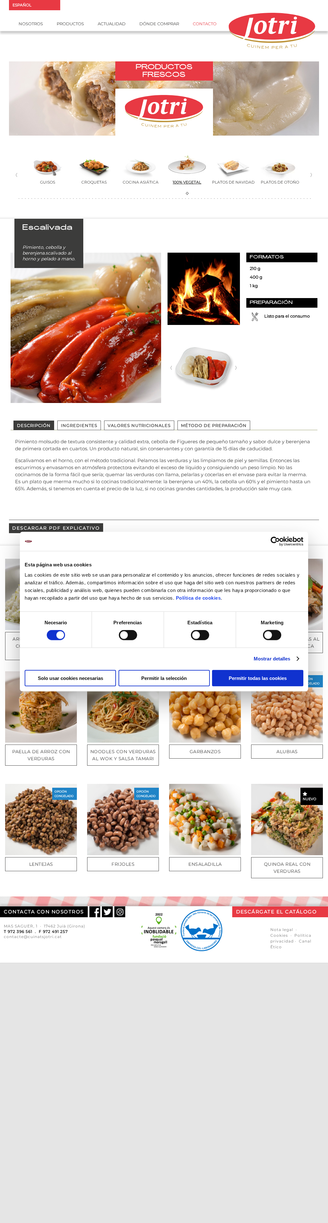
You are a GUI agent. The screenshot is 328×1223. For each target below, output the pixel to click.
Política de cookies (198, 597)
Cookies (279, 935)
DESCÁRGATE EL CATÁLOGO (276, 912)
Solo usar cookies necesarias (70, 678)
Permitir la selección (164, 678)
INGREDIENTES (79, 425)
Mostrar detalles (272, 658)
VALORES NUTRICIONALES (139, 425)
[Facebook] (94, 911)
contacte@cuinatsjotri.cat (33, 936)
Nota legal (281, 929)
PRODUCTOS (70, 23)
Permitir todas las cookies (258, 678)
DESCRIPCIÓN (34, 425)
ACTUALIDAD (112, 23)
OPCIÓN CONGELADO (310, 681)
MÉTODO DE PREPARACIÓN (214, 425)
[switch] (128, 635)
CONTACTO (205, 23)
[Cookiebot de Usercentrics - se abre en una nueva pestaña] (275, 541)
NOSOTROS (31, 23)
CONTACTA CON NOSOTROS (44, 912)
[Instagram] (119, 911)
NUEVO (309, 799)
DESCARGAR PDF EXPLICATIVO (56, 528)
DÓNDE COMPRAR (159, 23)
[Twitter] (107, 911)
